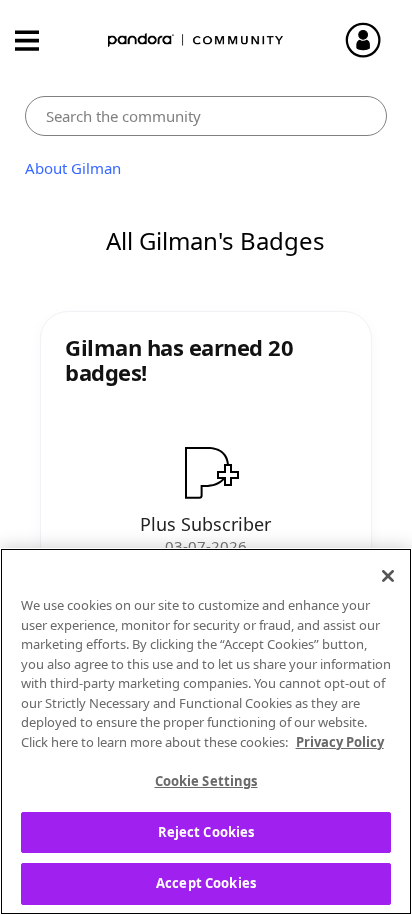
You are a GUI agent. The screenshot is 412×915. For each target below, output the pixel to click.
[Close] (388, 576)
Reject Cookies (206, 832)
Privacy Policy (340, 742)
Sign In (372, 40)
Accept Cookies (206, 883)
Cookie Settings (206, 781)
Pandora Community (196, 40)
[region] (206, 731)
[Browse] (37, 40)
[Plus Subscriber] (206, 472)
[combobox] (205, 116)
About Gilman (73, 168)
